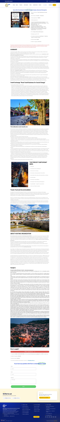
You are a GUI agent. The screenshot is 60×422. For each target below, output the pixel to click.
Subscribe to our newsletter (44, 397)
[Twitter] (48, 417)
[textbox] (30, 357)
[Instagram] (50, 417)
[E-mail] (55, 417)
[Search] (47, 1)
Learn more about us (25, 406)
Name (12, 366)
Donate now (37, 416)
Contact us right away (25, 414)
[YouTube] (53, 417)
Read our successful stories (26, 409)
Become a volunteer (37, 409)
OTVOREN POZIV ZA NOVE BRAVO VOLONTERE (50, 409)
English (4, 420)
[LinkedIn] (51, 417)
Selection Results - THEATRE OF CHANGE (50, 411)
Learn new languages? (25, 412)
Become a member (36, 406)
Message (12, 377)
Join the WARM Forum (49, 413)
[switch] (45, 5)
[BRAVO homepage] (11, 406)
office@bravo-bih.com (52, 1)
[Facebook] (46, 417)
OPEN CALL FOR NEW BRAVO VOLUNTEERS (50, 407)
